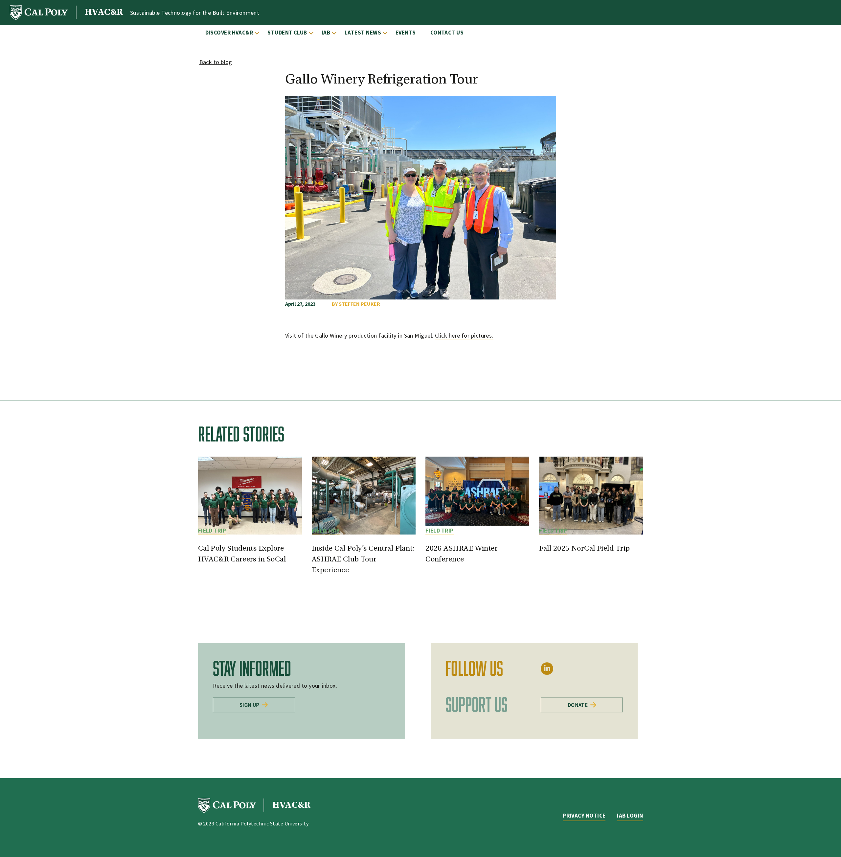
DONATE (578, 705)
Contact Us (447, 32)
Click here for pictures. (464, 335)
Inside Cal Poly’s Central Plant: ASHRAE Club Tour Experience (363, 559)
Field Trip (212, 530)
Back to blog (215, 62)
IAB (326, 32)
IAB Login (630, 815)
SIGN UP (250, 705)
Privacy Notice (584, 815)
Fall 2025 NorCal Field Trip (584, 549)
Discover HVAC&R (229, 32)
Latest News (363, 32)
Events (406, 32)
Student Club (287, 32)
